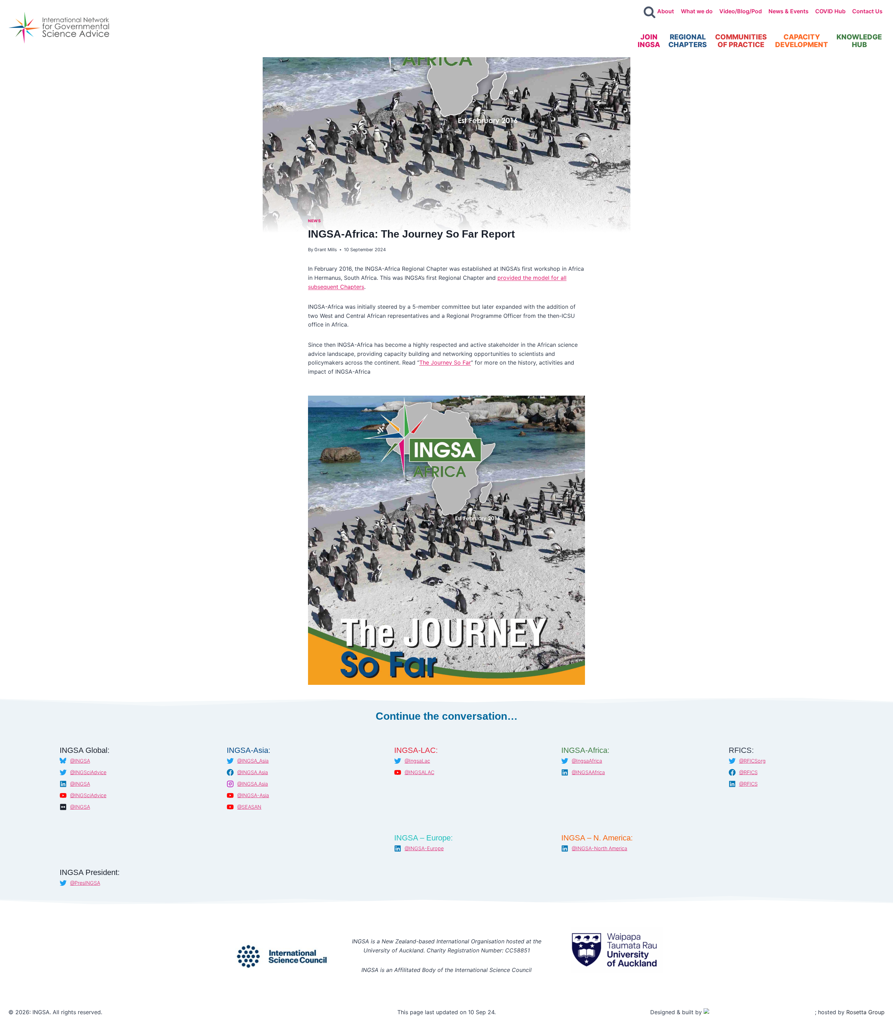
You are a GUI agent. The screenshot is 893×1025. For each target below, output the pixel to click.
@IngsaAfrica (587, 761)
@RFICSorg (752, 761)
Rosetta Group (865, 1012)
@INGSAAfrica (588, 772)
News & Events (788, 11)
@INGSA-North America (599, 848)
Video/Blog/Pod (740, 11)
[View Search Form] (649, 12)
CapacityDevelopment (801, 41)
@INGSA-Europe (424, 848)
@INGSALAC (419, 772)
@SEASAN (249, 807)
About (665, 11)
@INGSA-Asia (253, 795)
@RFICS (748, 772)
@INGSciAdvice (88, 772)
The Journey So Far (445, 362)
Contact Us (867, 11)
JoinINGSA (649, 41)
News (314, 220)
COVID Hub (830, 11)
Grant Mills (325, 249)
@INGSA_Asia (253, 761)
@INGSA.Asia (252, 772)
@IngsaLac (417, 761)
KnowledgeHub (859, 41)
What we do (697, 11)
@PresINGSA (85, 883)
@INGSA (80, 761)
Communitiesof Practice (741, 41)
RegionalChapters (687, 41)
